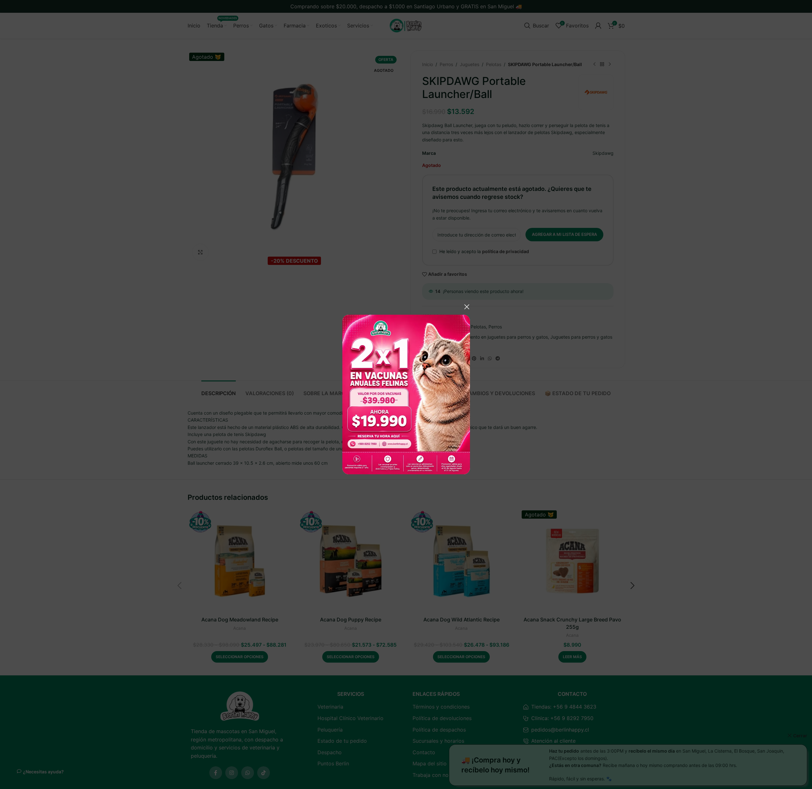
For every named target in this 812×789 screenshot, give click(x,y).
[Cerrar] (467, 307)
